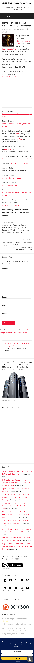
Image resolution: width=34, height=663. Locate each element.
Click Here (15, 565)
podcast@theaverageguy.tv (11, 185)
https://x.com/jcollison (19, 163)
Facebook (10, 583)
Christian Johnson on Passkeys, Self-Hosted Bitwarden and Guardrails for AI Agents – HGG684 (16, 514)
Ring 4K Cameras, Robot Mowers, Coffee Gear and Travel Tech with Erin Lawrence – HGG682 (17, 546)
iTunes (18, 134)
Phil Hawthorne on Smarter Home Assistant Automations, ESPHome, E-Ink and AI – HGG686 (16, 482)
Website (5, 314)
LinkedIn (5, 583)
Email (4, 305)
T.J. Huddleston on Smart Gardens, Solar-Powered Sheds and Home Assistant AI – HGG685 (16, 497)
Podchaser (10, 591)
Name (5, 297)
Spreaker (16, 591)
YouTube (22, 583)
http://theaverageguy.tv (10, 205)
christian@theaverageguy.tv (11, 178)
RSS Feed (18, 139)
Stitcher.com (8, 149)
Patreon (5, 591)
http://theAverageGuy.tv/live (12, 77)
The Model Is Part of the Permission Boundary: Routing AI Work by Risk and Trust (15, 506)
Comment (6, 268)
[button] (30, 659)
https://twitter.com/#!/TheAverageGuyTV (17, 159)
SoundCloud (21, 591)
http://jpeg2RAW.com (10, 49)
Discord (27, 591)
